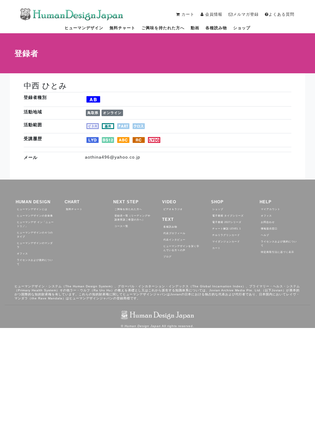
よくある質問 (281, 14)
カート (216, 248)
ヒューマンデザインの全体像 (35, 215)
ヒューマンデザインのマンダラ (35, 245)
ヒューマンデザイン (84, 28)
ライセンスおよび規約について (35, 262)
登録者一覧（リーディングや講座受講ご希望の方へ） (132, 217)
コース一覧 (121, 226)
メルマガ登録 (246, 14)
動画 (195, 28)
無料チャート (122, 28)
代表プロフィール (174, 233)
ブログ (167, 256)
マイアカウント (270, 209)
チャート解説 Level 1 (226, 228)
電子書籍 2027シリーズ (226, 222)
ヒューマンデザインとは (32, 209)
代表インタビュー (174, 239)
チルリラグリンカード (226, 235)
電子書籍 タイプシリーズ (228, 215)
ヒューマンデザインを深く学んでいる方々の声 (181, 248)
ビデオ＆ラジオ (173, 209)
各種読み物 (216, 28)
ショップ (241, 28)
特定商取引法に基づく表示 (277, 252)
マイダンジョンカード (226, 241)
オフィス (22, 253)
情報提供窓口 (269, 228)
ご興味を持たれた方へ (163, 28)
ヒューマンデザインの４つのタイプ (35, 234)
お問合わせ (268, 222)
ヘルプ (265, 235)
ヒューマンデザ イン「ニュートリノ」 (35, 224)
